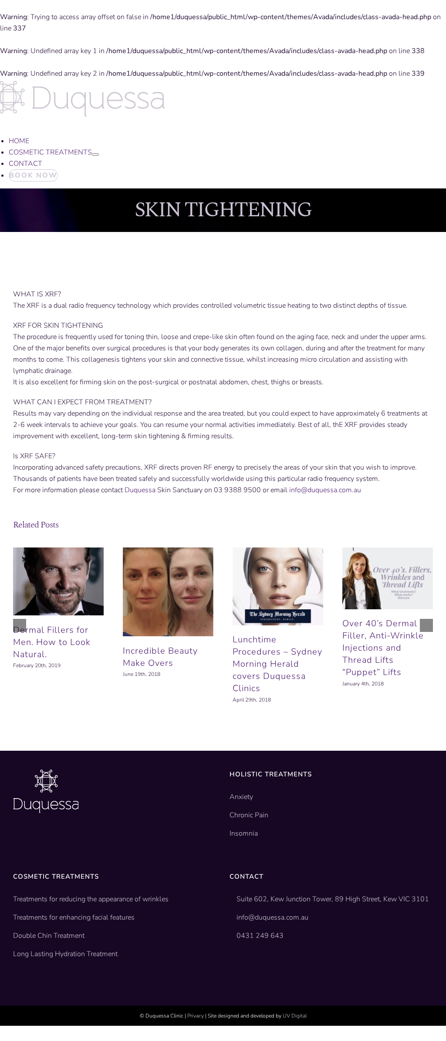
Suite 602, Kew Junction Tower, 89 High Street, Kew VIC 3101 (332, 899)
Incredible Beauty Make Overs (160, 657)
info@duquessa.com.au (325, 490)
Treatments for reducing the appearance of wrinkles (91, 899)
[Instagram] (43, 839)
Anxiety (241, 797)
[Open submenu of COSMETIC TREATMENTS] (95, 154)
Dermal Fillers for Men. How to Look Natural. (52, 642)
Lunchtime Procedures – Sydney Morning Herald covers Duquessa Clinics (277, 664)
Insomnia (244, 833)
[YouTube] (30, 839)
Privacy (195, 1015)
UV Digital (295, 1015)
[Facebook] (16, 839)
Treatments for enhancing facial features (74, 917)
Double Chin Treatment (48, 935)
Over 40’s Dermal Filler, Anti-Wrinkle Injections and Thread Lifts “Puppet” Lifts (383, 648)
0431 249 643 (260, 935)
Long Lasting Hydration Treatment (65, 954)
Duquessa (140, 490)
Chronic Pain (249, 815)
